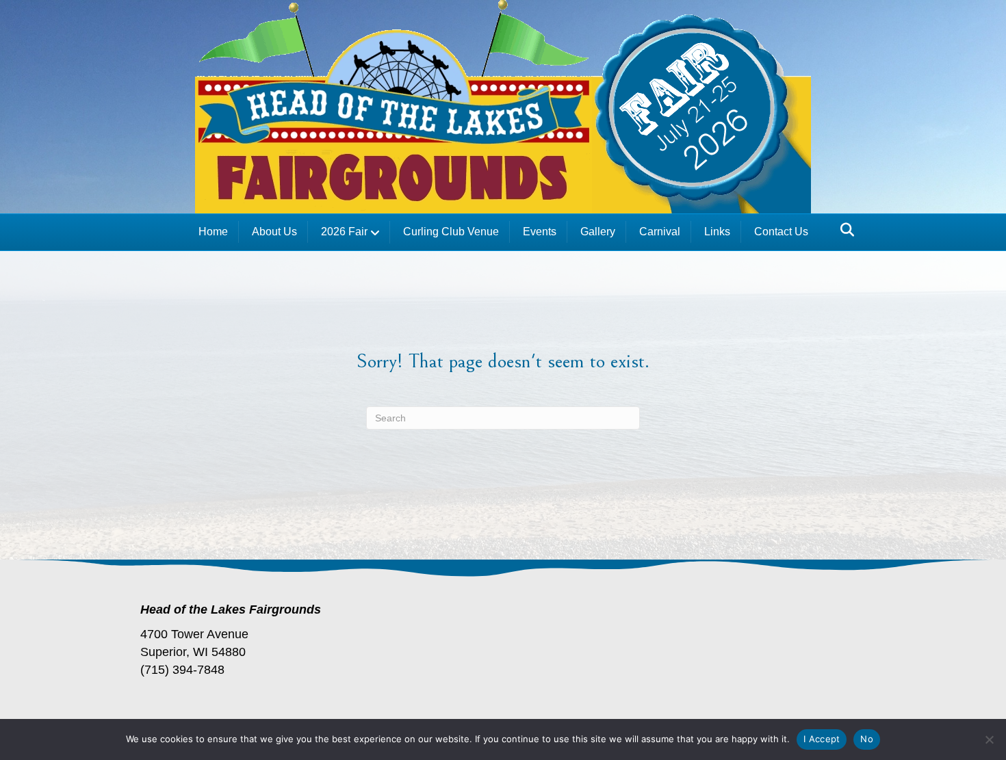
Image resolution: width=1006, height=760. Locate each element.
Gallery (597, 231)
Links (717, 231)
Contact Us (781, 231)
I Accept (821, 738)
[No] (989, 739)
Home (213, 231)
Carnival (659, 231)
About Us (274, 231)
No (866, 738)
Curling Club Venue (451, 231)
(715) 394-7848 (182, 670)
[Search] (843, 230)
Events (539, 231)
